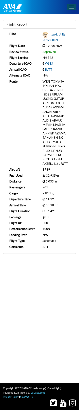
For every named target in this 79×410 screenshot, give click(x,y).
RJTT (48, 69)
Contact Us (26, 396)
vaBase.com (38, 392)
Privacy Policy (11, 396)
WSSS (49, 63)
